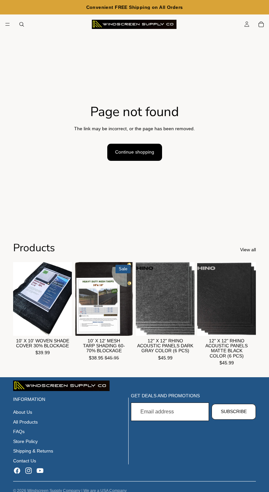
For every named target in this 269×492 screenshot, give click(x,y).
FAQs (19, 431)
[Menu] (7, 24)
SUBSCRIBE (234, 411)
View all (248, 249)
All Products (25, 422)
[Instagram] (28, 471)
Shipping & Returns (33, 451)
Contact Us (24, 460)
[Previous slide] (20, 299)
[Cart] (261, 24)
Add (67, 325)
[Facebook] (17, 471)
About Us (22, 412)
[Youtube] (40, 471)
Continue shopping (134, 152)
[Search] (21, 24)
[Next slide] (64, 299)
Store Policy (25, 441)
